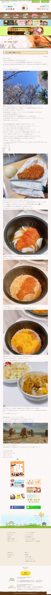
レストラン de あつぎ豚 (29, 532)
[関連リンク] (17, 500)
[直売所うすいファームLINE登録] (33, 509)
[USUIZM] (25, 15)
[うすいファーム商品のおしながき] (17, 478)
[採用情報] (17, 488)
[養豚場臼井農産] (35, 15)
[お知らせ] (45, 2)
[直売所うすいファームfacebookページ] (17, 509)
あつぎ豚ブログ (10, 554)
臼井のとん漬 (10, 534)
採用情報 (26, 554)
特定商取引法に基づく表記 (30, 561)
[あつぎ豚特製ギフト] (40, 25)
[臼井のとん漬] (16, 15)
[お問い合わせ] (33, 504)
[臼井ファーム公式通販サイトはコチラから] (25, 34)
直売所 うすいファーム (12, 541)
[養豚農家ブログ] (33, 485)
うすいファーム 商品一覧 (30, 539)
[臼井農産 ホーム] (25, 8)
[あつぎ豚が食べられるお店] (33, 493)
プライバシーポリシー (29, 559)
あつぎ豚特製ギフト (29, 536)
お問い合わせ (10, 552)
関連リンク (27, 552)
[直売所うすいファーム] (44, 15)
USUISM (9, 536)
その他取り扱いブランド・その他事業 (32, 541)
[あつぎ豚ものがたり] (6, 15)
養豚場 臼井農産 (10, 538)
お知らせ (9, 556)
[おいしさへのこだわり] (25, 25)
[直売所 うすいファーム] (42, 8)
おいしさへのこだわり (29, 534)
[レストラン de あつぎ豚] (10, 25)
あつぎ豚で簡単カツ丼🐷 (13, 52)
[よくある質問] (36, 2)
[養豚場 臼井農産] (10, 8)
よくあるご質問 (28, 556)
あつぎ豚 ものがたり (11, 532)
